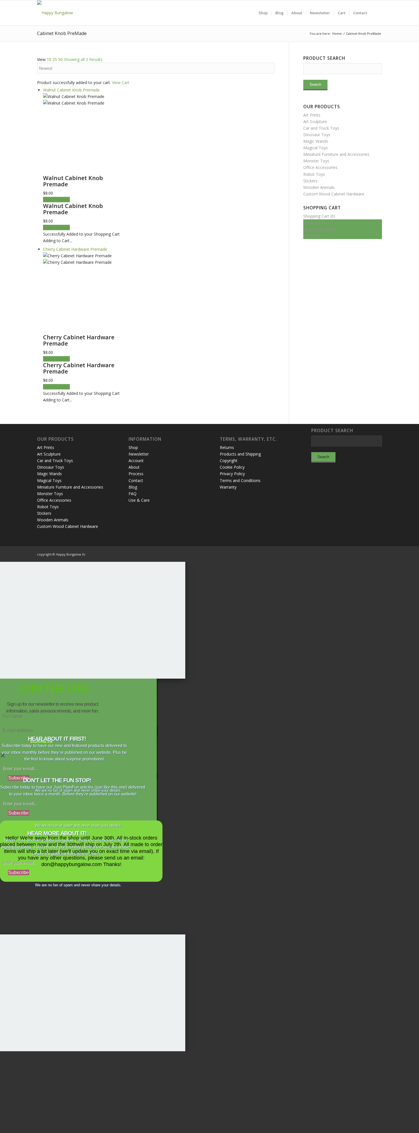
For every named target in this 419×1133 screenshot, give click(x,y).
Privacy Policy (232, 473)
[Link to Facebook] (360, 554)
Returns (227, 447)
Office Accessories (320, 167)
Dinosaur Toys (316, 134)
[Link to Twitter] (369, 554)
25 (54, 59)
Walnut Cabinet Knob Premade (73, 181)
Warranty (228, 487)
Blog (133, 487)
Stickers (310, 180)
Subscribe (18, 777)
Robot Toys (314, 174)
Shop (133, 447)
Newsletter (139, 454)
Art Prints (311, 115)
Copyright (228, 460)
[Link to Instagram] (352, 554)
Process (136, 473)
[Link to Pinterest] (377, 554)
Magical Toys (315, 147)
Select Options (56, 199)
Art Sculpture (315, 121)
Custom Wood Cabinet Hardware (333, 194)
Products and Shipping (240, 454)
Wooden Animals (319, 187)
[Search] (376, 12)
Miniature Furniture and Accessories (336, 154)
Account (136, 460)
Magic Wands (315, 141)
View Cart (120, 82)
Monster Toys (316, 161)
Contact (136, 480)
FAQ (133, 493)
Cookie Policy (232, 467)
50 (60, 59)
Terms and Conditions (240, 480)
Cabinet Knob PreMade (62, 33)
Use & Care (139, 500)
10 (49, 59)
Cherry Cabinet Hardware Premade (78, 340)
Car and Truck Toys (321, 128)
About (134, 467)
